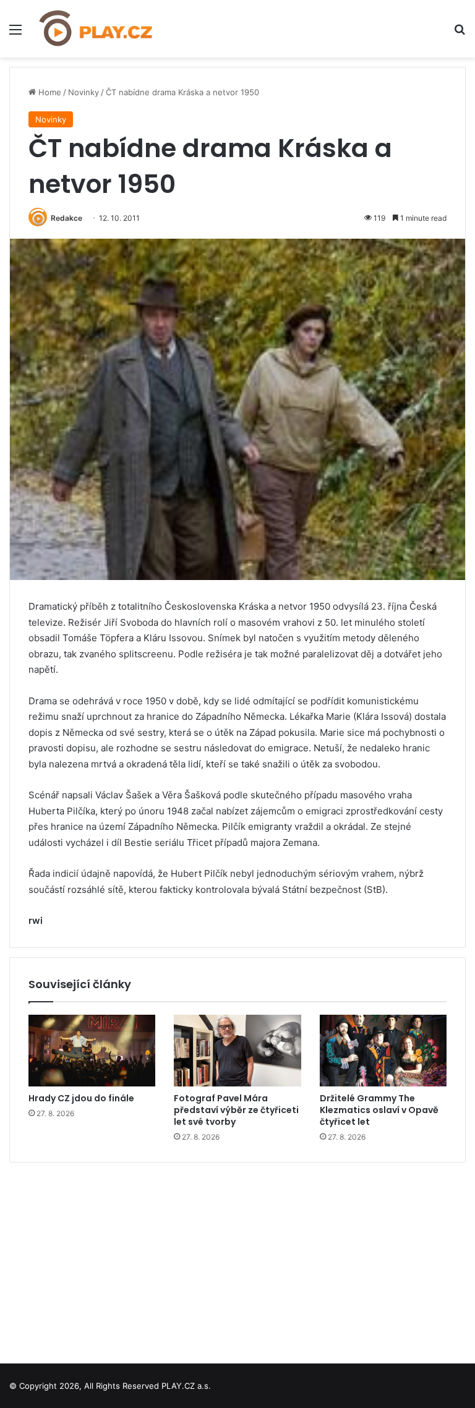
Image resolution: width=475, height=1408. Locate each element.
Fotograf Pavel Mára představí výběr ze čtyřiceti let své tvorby (236, 1110)
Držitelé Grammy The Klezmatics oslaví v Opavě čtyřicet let (379, 1110)
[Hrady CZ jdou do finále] (91, 1050)
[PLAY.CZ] (96, 29)
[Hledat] (459, 34)
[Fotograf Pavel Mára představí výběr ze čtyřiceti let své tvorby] (237, 1050)
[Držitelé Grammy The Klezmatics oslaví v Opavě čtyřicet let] (383, 1050)
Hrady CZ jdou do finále (81, 1098)
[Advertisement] (237, 1258)
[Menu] (15, 34)
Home (48, 92)
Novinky (83, 92)
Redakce (66, 218)
